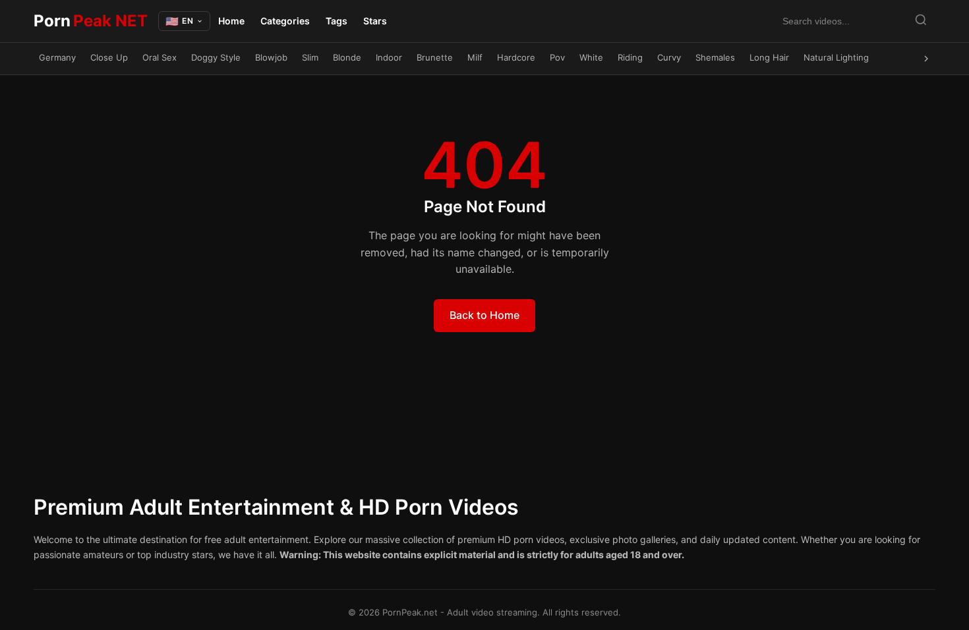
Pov (557, 57)
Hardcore (516, 57)
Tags (336, 20)
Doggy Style (216, 57)
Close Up (109, 57)
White (591, 57)
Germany (57, 57)
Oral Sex (159, 57)
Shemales (715, 57)
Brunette (435, 57)
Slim (310, 57)
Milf (475, 57)
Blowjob (271, 57)
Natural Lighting (836, 57)
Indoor (389, 57)
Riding (630, 57)
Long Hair (769, 57)
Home (231, 20)
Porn (91, 20)
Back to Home (484, 315)
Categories (285, 20)
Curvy (669, 57)
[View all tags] (926, 58)
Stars (375, 20)
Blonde (347, 57)
